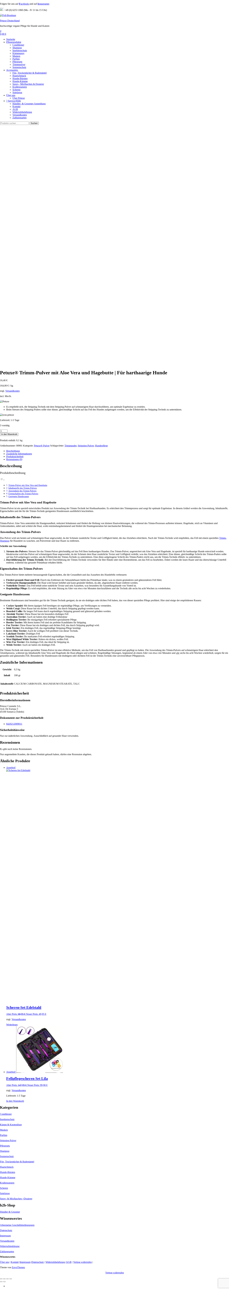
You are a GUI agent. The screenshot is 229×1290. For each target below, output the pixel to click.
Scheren (16, 89)
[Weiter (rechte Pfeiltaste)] (4, 1281)
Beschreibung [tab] (13, 451)
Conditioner (18, 45)
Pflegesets (17, 61)
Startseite (10, 39)
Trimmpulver (18, 64)
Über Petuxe (18, 98)
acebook (24, 3)
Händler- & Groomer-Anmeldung (29, 103)
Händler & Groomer (10, 1212)
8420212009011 (14, 724)
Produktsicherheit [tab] (14, 456)
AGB (15, 109)
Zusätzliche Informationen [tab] (19, 453)
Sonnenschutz (19, 67)
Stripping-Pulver (86, 445)
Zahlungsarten (19, 117)
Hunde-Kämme (20, 81)
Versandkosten (19, 115)
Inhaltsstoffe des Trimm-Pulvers (22, 488)
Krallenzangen (19, 87)
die (26, 653)
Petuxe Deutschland (10, 20)
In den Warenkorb (9, 434)
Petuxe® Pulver (42, 445)
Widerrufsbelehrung (22, 112)
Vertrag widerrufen (82, 1262)
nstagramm (43, 3)
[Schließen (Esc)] (10, 1278)
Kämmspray (18, 53)
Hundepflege (101, 445)
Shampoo (17, 47)
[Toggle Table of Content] (2, 480)
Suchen (34, 123)
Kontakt (16, 106)
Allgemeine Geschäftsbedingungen (17, 1225)
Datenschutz (6, 1230)
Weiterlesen (12, 1024)
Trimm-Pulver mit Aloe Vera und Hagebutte (27, 485)
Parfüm (16, 59)
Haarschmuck (19, 75)
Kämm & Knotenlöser (11, 1124)
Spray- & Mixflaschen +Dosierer (16, 1198)
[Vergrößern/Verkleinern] (1, 1278)
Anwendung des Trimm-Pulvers (22, 491)
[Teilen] (7, 1278)
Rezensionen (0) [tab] (14, 459)
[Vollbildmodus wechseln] (4, 1278)
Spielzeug (17, 92)
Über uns (10, 95)
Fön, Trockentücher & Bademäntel (29, 73)
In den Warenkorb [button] (15, 1101)
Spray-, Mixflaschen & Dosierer (28, 84)
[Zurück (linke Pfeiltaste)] (1, 1281)
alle (177, 653)
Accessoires (12, 70)
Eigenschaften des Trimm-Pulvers (23, 493)
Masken (16, 56)
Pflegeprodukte (13, 42)
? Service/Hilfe (13, 101)
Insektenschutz (19, 50)
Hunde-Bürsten (20, 78)
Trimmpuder (70, 445)
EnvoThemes (18, 1267)
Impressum (5, 1235)
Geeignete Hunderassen (18, 496)
